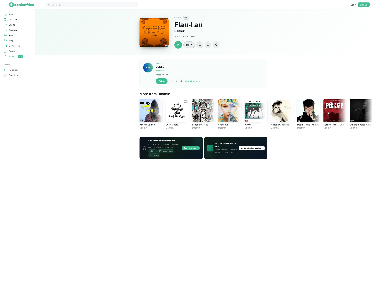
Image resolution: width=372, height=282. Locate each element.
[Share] (216, 44)
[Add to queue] (208, 44)
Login (353, 4)
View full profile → (192, 81)
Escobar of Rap (200, 124)
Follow (162, 81)
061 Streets (172, 124)
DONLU (181, 31)
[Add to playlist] (199, 44)
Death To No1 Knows (308, 124)
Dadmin (164, 94)
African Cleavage (280, 124)
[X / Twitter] (176, 81)
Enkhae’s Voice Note (360, 124)
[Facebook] (171, 81)
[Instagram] (181, 81)
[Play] (178, 45)
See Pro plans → (191, 148)
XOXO (248, 124)
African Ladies (147, 124)
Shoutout (223, 124)
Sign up (363, 4)
